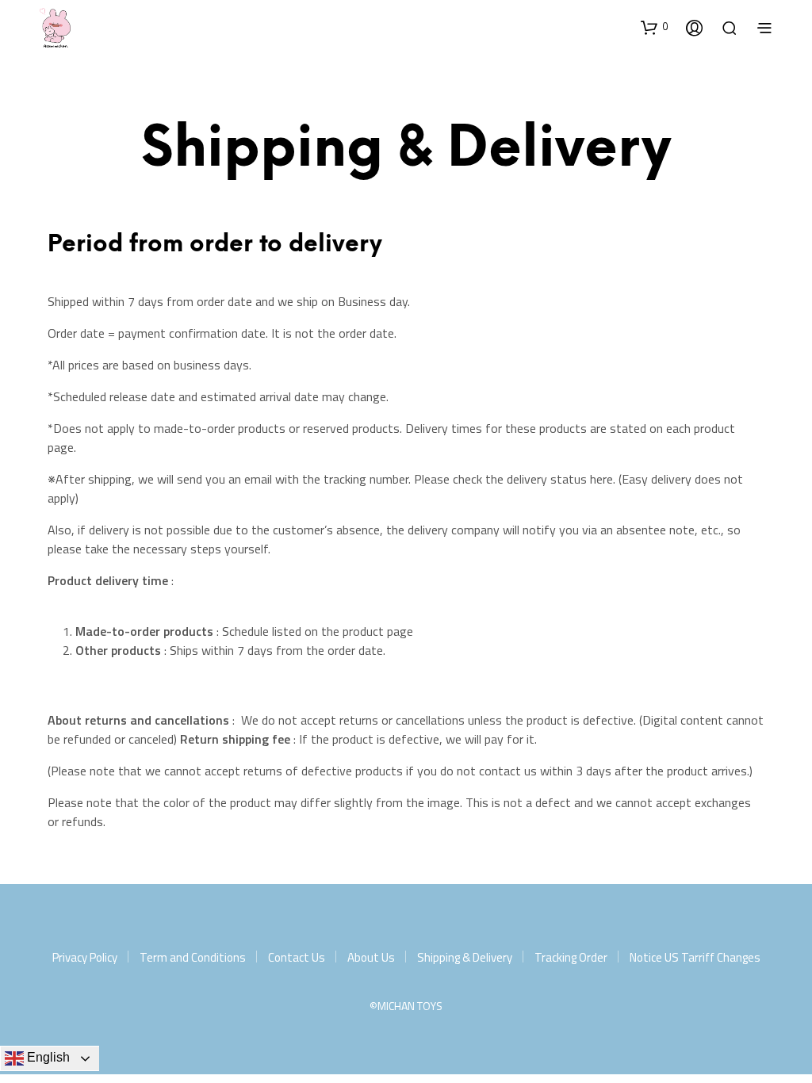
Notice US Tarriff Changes (695, 957)
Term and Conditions (193, 957)
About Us (371, 957)
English (47, 1057)
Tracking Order (570, 957)
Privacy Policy (84, 957)
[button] (654, 27)
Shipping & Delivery (464, 957)
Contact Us (296, 957)
